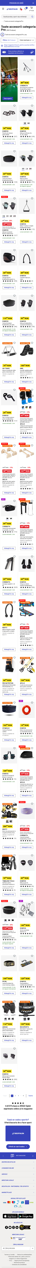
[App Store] (10, 1217)
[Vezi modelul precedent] (20, 111)
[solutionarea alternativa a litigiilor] (18, 1239)
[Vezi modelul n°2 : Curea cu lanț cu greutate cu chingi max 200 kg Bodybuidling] (11, 518)
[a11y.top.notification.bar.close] (33, 3)
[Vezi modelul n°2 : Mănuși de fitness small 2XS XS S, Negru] (28, 123)
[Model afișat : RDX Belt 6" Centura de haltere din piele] (25, 1019)
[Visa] (4, 1202)
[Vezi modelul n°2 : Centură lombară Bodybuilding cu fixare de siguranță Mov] (9, 920)
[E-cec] (27, 1203)
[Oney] (32, 1202)
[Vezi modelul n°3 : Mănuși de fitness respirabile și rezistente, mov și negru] (30, 168)
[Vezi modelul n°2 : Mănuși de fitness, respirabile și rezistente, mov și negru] (26, 168)
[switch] (4, 52)
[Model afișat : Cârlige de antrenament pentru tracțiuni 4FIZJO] (23, 407)
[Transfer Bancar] (18, 1203)
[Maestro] (14, 1203)
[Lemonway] (20, 1206)
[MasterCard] (9, 1203)
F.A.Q (10, 1260)
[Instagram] (13, 1228)
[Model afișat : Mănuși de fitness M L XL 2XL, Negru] (25, 123)
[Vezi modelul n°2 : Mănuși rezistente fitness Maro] (7, 216)
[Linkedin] (17, 1228)
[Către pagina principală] (12, 9)
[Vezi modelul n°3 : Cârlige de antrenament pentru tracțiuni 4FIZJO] (30, 407)
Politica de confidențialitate (24, 1254)
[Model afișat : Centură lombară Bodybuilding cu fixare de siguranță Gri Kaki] (5, 920)
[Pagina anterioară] (3, 1155)
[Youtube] (10, 1228)
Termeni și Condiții (9, 1254)
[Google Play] (25, 1217)
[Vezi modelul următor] (32, 111)
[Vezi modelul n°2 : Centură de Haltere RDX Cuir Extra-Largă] (28, 1019)
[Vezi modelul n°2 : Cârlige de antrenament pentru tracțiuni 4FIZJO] (26, 407)
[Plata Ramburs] (16, 1206)
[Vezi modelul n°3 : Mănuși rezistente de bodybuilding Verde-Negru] (11, 216)
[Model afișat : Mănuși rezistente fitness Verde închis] (3, 216)
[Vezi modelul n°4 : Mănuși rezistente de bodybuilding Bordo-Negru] (14, 216)
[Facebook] (6, 1228)
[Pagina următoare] (32, 1155)
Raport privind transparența (21, 1260)
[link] (7, 98)
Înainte (31, 1095)
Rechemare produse (19, 1262)
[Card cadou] (22, 1203)
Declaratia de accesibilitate (19, 1264)
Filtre (9, 40)
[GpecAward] (25, 1229)
